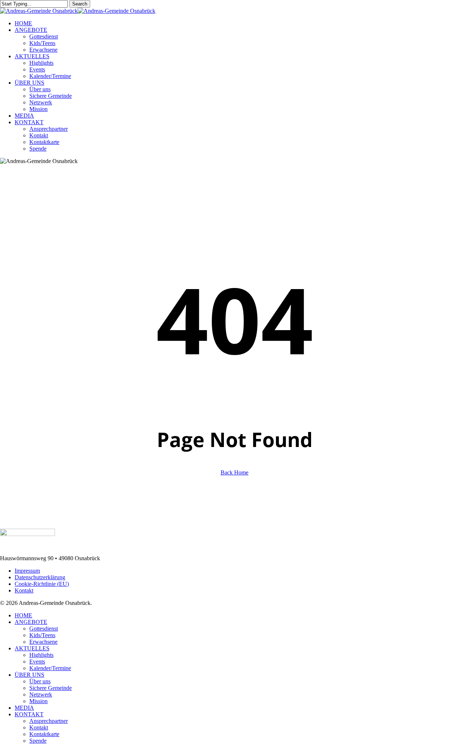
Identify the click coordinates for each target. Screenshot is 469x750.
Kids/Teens (42, 635)
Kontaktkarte (44, 734)
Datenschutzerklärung (40, 577)
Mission (38, 701)
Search (79, 4)
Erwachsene (43, 642)
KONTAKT (29, 714)
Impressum (27, 571)
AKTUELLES (32, 648)
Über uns (40, 681)
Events (37, 661)
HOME (23, 615)
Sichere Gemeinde (50, 688)
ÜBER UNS (29, 675)
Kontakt (24, 590)
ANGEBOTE (31, 622)
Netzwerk (40, 694)
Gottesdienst (43, 628)
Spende (38, 741)
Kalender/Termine (50, 668)
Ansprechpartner (48, 721)
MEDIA (24, 708)
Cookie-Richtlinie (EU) (42, 584)
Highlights (41, 655)
